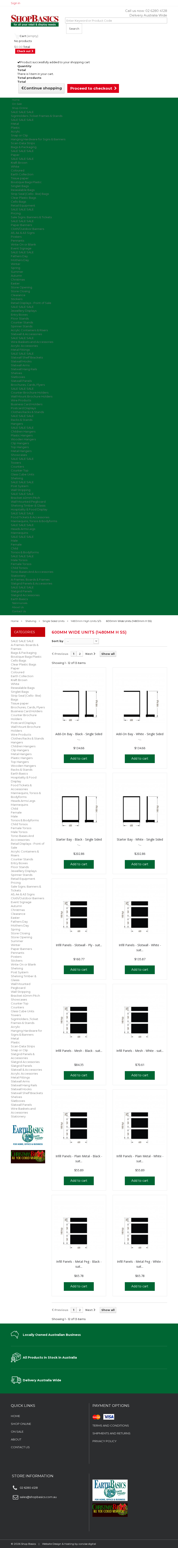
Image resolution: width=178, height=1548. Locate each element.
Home (14, 621)
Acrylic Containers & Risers (29, 330)
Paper (15, 155)
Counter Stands (22, 322)
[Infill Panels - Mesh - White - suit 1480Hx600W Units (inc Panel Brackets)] (140, 1014)
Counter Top (19, 470)
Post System (19, 486)
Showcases (19, 455)
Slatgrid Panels (21, 591)
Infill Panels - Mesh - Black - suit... (79, 1051)
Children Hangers (23, 431)
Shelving (17, 478)
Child (14, 548)
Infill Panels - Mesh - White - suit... (139, 1051)
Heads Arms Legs (23, 529)
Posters (16, 236)
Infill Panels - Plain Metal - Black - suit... (79, 1158)
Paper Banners (21, 225)
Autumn (16, 275)
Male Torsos (19, 560)
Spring (15, 268)
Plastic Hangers (22, 435)
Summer (17, 271)
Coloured (17, 170)
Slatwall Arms (20, 365)
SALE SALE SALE (22, 112)
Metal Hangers (21, 451)
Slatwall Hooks (21, 361)
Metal (15, 123)
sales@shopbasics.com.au (38, 1497)
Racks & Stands (21, 419)
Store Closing (20, 291)
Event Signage (21, 248)
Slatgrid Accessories (25, 595)
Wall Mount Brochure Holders (31, 396)
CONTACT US (20, 1447)
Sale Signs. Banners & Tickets (31, 217)
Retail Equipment (23, 205)
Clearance (18, 295)
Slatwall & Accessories (26, 334)
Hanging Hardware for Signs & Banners (38, 139)
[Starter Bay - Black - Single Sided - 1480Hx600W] (79, 803)
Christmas (18, 279)
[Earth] (28, 1134)
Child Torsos (19, 568)
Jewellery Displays (23, 310)
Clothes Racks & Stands (27, 412)
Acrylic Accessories (24, 345)
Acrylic (15, 131)
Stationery (18, 575)
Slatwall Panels (21, 381)
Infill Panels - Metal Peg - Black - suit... (79, 1264)
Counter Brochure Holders (29, 392)
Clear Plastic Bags (23, 197)
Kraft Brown (19, 162)
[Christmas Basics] (28, 1155)
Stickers (16, 299)
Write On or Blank (23, 244)
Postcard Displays (23, 408)
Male (14, 540)
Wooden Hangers (23, 439)
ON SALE (17, 1431)
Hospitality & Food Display (29, 509)
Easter (15, 283)
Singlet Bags (20, 186)
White (15, 166)
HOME (15, 1416)
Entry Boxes (19, 314)
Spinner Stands (21, 326)
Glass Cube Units (22, 474)
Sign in (15, 3)
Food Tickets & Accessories (30, 517)
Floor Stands (20, 318)
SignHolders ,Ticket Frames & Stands (36, 116)
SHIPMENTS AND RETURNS (111, 1433)
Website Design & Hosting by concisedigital (69, 1543)
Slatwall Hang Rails (24, 369)
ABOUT (16, 1439)
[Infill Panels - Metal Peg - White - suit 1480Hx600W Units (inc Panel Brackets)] (140, 1225)
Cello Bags (18, 201)
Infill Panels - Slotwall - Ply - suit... (79, 945)
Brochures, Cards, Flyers (28, 384)
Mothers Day (20, 260)
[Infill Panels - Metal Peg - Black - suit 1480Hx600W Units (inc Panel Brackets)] (79, 1225)
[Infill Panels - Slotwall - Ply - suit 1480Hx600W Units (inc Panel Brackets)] (79, 909)
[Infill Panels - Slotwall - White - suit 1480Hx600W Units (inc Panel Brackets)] (140, 909)
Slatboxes (18, 377)
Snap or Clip (19, 135)
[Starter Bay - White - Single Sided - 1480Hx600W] (140, 803)
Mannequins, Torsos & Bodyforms (34, 521)
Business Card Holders (26, 404)
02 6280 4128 (156, 11)
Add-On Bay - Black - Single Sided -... (78, 736)
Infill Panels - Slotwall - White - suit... (140, 947)
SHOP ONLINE (21, 1423)
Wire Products (21, 400)
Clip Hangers (20, 443)
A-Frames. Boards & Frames (30, 579)
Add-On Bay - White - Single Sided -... (139, 736)
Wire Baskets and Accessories (32, 342)
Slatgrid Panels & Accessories (31, 583)
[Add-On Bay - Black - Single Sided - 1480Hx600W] (79, 698)
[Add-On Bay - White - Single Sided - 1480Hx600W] (140, 698)
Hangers (17, 423)
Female (16, 544)
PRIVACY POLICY (104, 1441)
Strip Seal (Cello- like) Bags (30, 193)
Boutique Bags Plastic (26, 182)
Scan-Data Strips (23, 143)
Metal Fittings (20, 349)
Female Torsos (21, 564)
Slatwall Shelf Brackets (27, 357)
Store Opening (21, 287)
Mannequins (19, 532)
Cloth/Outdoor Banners (27, 229)
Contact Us (19, 611)
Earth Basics (19, 773)
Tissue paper (20, 178)
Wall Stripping (20, 490)
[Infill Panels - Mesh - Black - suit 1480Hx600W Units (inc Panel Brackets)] (79, 1014)
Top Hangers (20, 447)
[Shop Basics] (35, 21)
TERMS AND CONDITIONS (110, 1425)
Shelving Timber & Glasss (28, 505)
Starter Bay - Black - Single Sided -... (79, 841)
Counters (17, 466)
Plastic (15, 127)
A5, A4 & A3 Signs (23, 232)
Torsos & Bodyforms (25, 552)
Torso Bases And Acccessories (32, 571)
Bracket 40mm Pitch (25, 497)
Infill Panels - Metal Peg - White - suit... (140, 1264)
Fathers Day (19, 256)
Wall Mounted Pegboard (28, 501)
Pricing (16, 213)
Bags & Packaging (23, 147)
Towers (16, 462)
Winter (15, 264)
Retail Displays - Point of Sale (31, 303)
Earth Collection (22, 174)
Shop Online (20, 108)
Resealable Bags (23, 190)
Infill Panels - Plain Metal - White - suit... (139, 1158)
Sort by (57, 641)
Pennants (17, 240)
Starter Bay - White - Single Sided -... (140, 841)
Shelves (16, 373)
